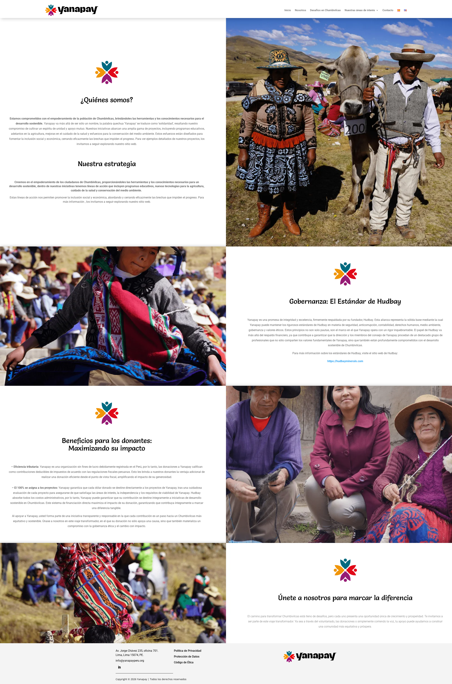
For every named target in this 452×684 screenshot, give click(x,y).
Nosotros (300, 10)
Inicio (287, 10)
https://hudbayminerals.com (345, 361)
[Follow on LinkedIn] (119, 667)
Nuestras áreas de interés (360, 10)
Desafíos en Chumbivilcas (325, 10)
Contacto (387, 10)
